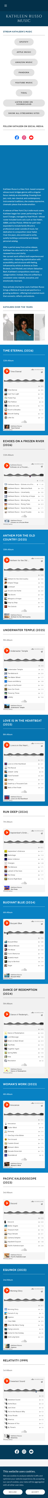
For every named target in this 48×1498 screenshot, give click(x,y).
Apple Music (24, 52)
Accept (35, 1492)
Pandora (24, 72)
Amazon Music (24, 62)
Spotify (23, 42)
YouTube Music (24, 83)
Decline (13, 1492)
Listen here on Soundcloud (24, 103)
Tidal (24, 93)
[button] (5, 5)
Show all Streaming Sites (24, 113)
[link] (24, 18)
